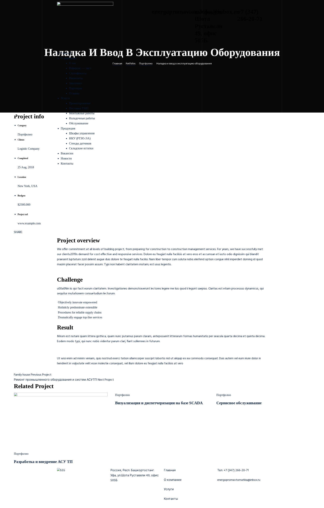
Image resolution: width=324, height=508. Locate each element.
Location (22, 177)
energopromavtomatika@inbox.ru (238, 480)
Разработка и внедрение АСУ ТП (43, 461)
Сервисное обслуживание (239, 403)
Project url (23, 214)
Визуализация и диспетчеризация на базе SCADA (159, 403)
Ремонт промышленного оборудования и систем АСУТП (55, 379)
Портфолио (21, 453)
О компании (173, 480)
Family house (22, 374)
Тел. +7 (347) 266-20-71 (233, 470)
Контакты (171, 499)
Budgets (22, 195)
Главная (170, 470)
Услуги (169, 489)
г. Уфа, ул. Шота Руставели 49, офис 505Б (208, 26)
